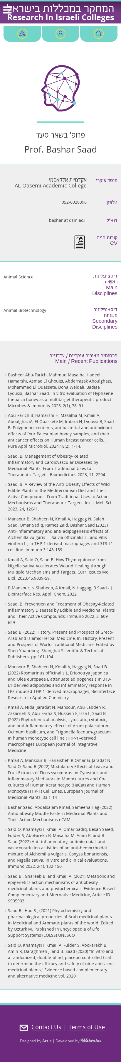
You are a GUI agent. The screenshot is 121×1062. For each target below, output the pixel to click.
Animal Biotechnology (25, 310)
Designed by (36, 1041)
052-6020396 (74, 202)
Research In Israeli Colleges (60, 17)
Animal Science (18, 277)
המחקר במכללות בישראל (60, 9)
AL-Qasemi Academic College (51, 185)
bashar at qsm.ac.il (68, 220)
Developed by (68, 1041)
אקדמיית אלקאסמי (68, 179)
